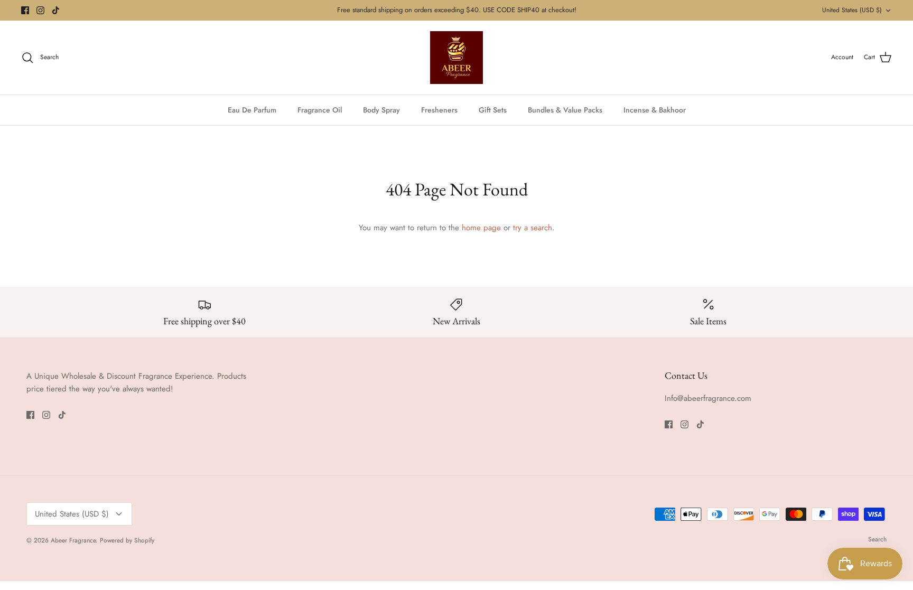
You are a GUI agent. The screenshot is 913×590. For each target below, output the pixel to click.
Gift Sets (493, 110)
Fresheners (439, 110)
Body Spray (381, 110)
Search (877, 539)
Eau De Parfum (252, 110)
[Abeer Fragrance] (456, 57)
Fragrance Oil (319, 110)
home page (481, 227)
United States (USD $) (852, 10)
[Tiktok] (56, 10)
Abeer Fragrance (73, 540)
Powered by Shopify (127, 540)
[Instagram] (40, 10)
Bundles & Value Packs (565, 110)
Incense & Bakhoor (654, 110)
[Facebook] (25, 10)
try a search (532, 227)
